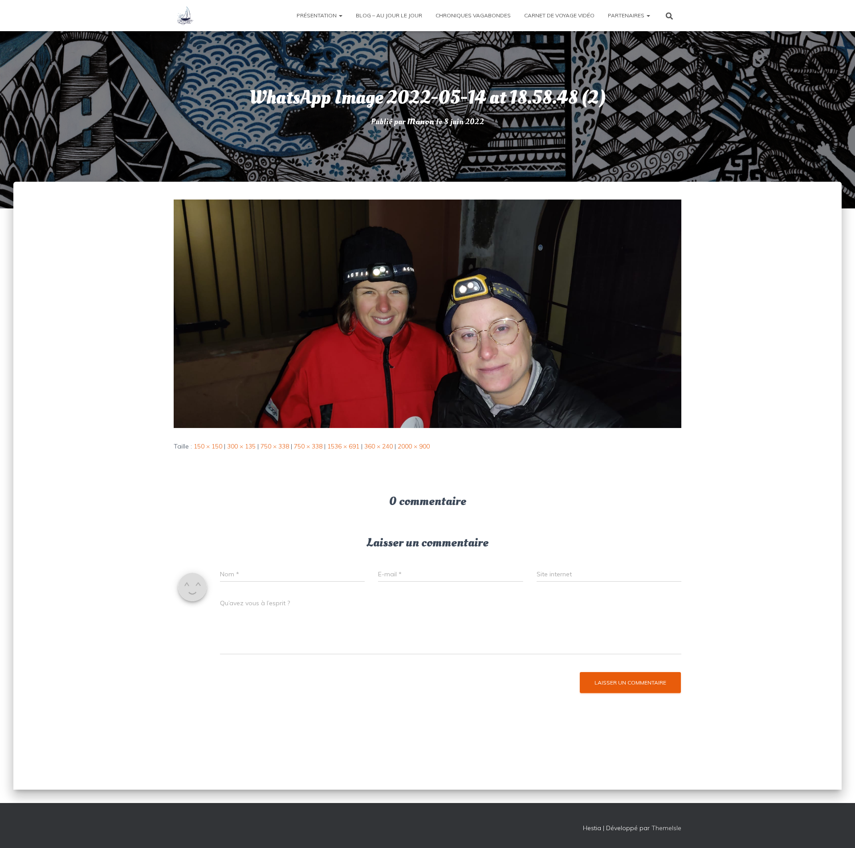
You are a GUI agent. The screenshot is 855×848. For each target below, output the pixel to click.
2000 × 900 (414, 446)
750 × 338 (275, 446)
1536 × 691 (343, 446)
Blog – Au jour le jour (389, 15)
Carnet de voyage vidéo (559, 15)
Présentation (317, 15)
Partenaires (627, 15)
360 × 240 (378, 446)
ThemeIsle (666, 828)
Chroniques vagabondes (473, 15)
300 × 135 (241, 446)
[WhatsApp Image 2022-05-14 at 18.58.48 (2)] (427, 313)
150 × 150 (208, 446)
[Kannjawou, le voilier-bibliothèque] (185, 15)
